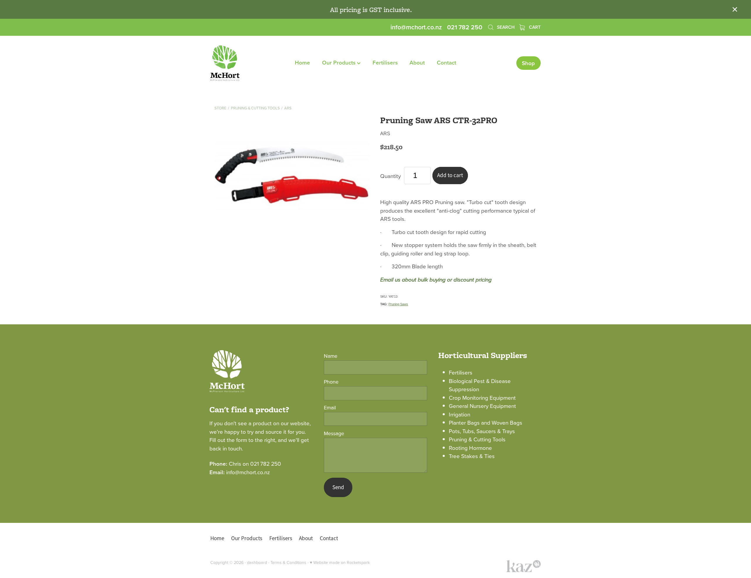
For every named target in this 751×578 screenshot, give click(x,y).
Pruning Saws (398, 304)
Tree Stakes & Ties (472, 456)
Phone (331, 381)
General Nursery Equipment (482, 406)
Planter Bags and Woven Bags (485, 422)
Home (302, 62)
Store (220, 108)
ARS (288, 108)
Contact (446, 62)
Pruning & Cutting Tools (255, 108)
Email (330, 407)
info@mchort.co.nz (416, 27)
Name (330, 356)
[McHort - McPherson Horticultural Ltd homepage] (243, 63)
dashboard (257, 562)
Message (334, 433)
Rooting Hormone (470, 448)
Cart (534, 27)
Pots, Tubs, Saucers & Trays (482, 431)
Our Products (339, 62)
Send (338, 487)
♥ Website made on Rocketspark (340, 562)
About (417, 62)
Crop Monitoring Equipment (482, 397)
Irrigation (459, 414)
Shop (528, 63)
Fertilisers (385, 62)
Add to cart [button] (450, 175)
